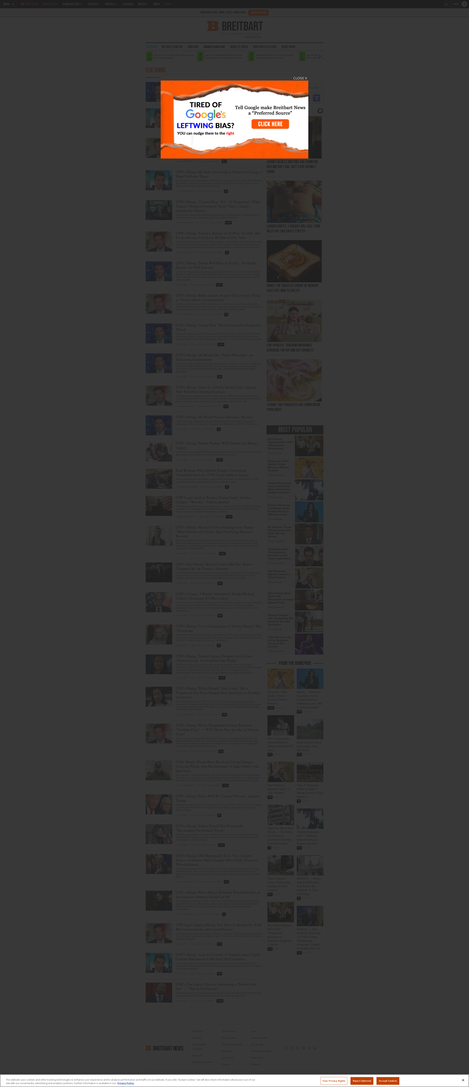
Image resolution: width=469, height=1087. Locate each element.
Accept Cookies (388, 1080)
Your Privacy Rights (333, 1080)
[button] (234, 543)
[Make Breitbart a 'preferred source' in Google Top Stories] (234, 117)
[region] (234, 1080)
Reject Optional (362, 1080)
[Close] (463, 1080)
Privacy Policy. (125, 1083)
